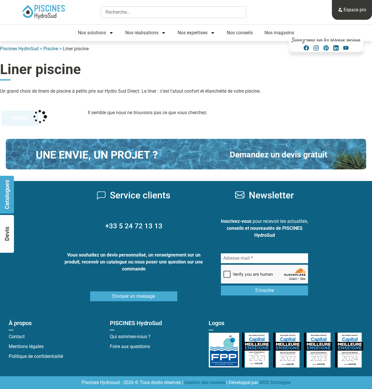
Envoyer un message (133, 296)
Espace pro (354, 9)
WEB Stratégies (275, 382)
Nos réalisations (141, 32)
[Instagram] (316, 48)
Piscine (50, 48)
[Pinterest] (326, 48)
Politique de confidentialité (36, 356)
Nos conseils (240, 32)
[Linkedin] (336, 48)
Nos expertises (193, 32)
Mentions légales (26, 346)
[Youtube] (345, 48)
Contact (17, 336)
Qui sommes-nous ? (130, 336)
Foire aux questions (130, 346)
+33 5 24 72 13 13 (133, 226)
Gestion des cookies (204, 382)
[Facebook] (306, 48)
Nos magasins (279, 32)
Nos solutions (92, 32)
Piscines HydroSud (19, 48)
